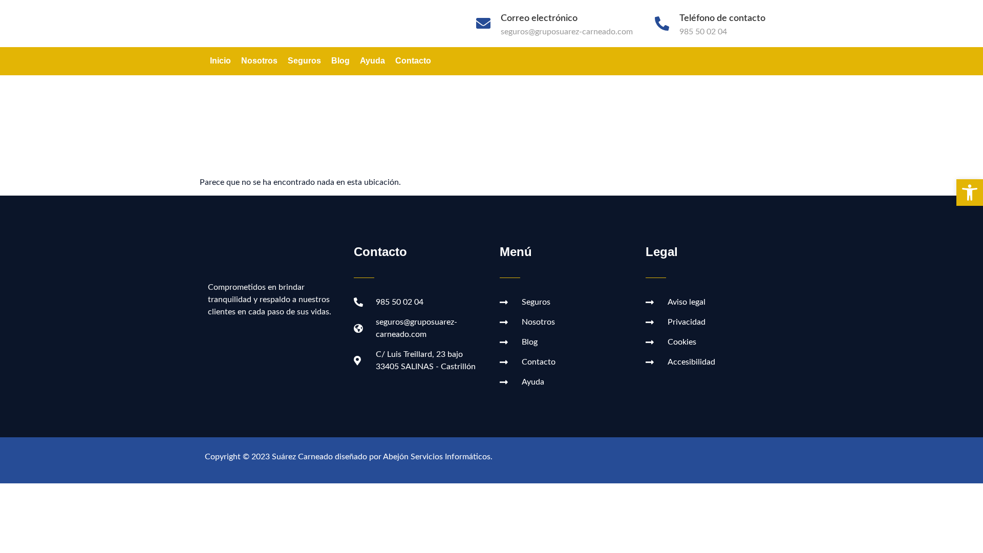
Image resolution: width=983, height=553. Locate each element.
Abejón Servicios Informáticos (436, 457)
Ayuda (372, 60)
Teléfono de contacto (722, 18)
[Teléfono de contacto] (662, 23)
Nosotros (259, 60)
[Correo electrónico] (483, 23)
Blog (340, 60)
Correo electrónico (539, 18)
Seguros (304, 60)
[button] (969, 192)
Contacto (413, 60)
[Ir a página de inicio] (302, 23)
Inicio (220, 60)
